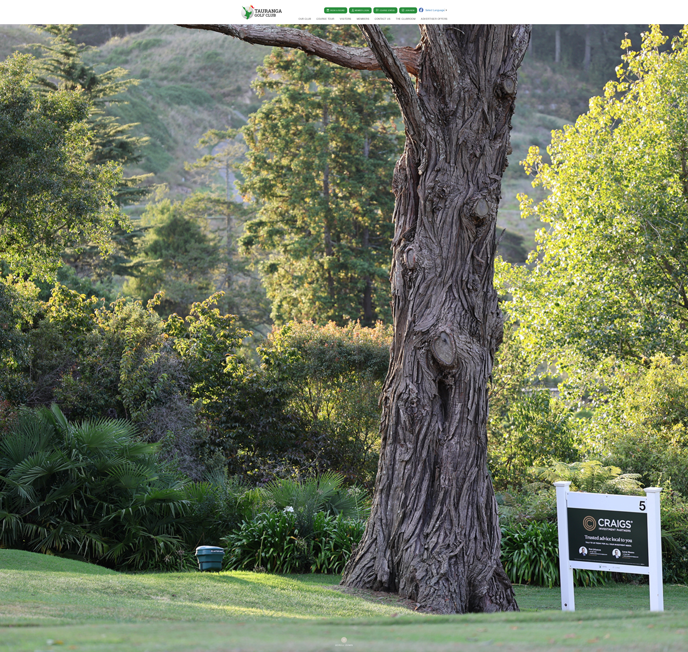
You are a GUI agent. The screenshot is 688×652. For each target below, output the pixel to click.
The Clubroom (405, 18)
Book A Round (337, 10)
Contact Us (382, 18)
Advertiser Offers (434, 18)
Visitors (345, 18)
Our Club (304, 18)
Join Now (409, 10)
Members (363, 18)
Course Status (387, 10)
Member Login (362, 10)
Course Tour (325, 18)
